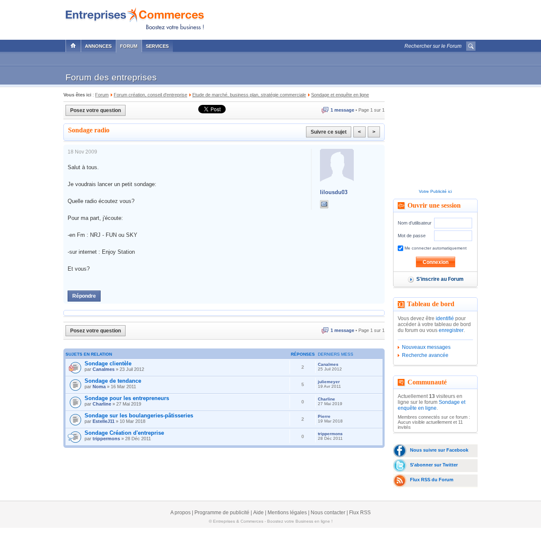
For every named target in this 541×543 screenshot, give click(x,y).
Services (157, 46)
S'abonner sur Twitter (434, 464)
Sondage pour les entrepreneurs (127, 398)
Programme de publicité (221, 513)
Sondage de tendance (113, 381)
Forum (128, 46)
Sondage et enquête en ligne (431, 405)
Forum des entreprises (111, 77)
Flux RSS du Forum (432, 479)
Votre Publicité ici (435, 191)
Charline (102, 403)
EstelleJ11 (104, 421)
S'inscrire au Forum (440, 279)
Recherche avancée (425, 355)
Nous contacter (328, 513)
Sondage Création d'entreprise (124, 433)
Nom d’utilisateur (415, 222)
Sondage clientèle (108, 363)
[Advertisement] (376, 17)
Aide (258, 513)
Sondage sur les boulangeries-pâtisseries (139, 415)
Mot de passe (412, 235)
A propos (180, 513)
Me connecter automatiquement (435, 248)
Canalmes (104, 369)
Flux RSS (360, 513)
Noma (99, 386)
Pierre (324, 416)
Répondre (84, 296)
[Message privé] (324, 204)
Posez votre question (95, 110)
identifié (445, 318)
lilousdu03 (333, 192)
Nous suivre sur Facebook (439, 449)
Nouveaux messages (426, 347)
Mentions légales (287, 513)
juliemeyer (329, 381)
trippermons (106, 438)
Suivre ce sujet (329, 132)
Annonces (98, 46)
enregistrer (451, 330)
